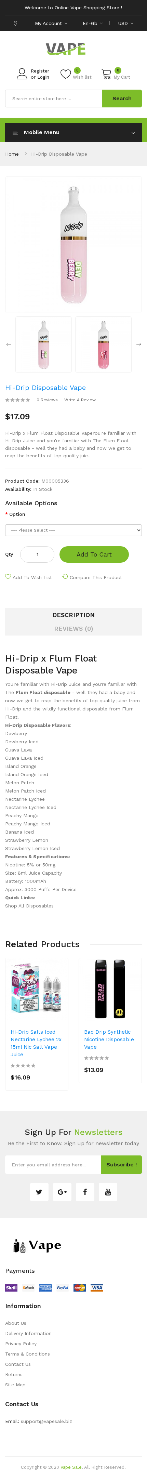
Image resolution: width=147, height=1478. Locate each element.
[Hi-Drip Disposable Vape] (43, 344)
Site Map (15, 1384)
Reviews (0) (73, 628)
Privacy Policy (21, 1343)
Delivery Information (28, 1333)
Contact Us (18, 1364)
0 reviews (47, 400)
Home (12, 154)
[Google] (62, 1192)
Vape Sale (71, 1467)
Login (43, 77)
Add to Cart (94, 554)
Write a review (80, 400)
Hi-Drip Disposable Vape (59, 154)
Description (73, 614)
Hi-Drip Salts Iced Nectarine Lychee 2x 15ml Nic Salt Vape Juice (36, 1043)
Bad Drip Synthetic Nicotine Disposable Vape (109, 1039)
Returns (14, 1374)
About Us (15, 1323)
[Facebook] (85, 1192)
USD (124, 23)
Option (17, 514)
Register (40, 71)
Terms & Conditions (27, 1354)
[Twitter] (39, 1192)
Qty (9, 554)
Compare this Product (96, 577)
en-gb (91, 23)
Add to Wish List (32, 577)
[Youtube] (108, 1192)
